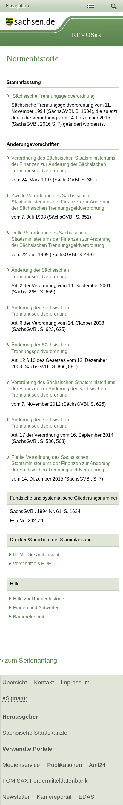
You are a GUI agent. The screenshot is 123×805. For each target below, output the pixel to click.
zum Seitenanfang (31, 660)
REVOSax (87, 34)
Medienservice (21, 765)
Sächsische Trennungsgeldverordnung (53, 96)
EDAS (86, 797)
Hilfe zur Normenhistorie (38, 598)
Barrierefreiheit (28, 616)
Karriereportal (54, 797)
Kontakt (44, 682)
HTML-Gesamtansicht (36, 554)
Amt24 (97, 765)
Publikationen (64, 765)
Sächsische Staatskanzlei (35, 733)
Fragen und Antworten (36, 607)
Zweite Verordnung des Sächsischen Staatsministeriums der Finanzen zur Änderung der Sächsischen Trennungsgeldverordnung (61, 202)
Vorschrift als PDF (32, 563)
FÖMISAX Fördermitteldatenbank (45, 781)
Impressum (75, 682)
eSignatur (14, 698)
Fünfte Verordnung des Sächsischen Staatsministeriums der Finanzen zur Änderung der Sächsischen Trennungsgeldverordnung (61, 463)
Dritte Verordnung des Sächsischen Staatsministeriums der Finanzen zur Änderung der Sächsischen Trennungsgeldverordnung (61, 239)
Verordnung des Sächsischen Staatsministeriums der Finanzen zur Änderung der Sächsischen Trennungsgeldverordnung (63, 164)
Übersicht (14, 682)
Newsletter (16, 797)
